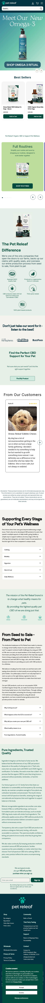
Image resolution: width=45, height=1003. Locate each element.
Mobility (6, 556)
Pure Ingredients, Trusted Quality (15, 735)
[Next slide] (40, 197)
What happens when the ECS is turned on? (18, 714)
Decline (21, 993)
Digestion (7, 563)
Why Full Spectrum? (10, 708)
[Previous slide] (33, 197)
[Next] (41, 70)
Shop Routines (22, 186)
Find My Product (22, 378)
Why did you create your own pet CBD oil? (18, 721)
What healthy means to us (12, 728)
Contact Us (26, 950)
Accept (21, 987)
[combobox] (22, 8)
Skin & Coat (8, 570)
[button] (2, 197)
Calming (7, 550)
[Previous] (37, 70)
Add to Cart (13, 116)
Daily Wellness (9, 577)
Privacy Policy (17, 982)
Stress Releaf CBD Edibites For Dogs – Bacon (12, 108)
